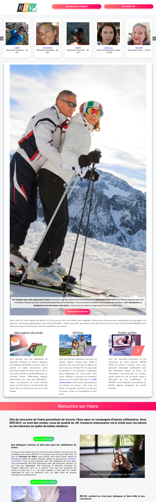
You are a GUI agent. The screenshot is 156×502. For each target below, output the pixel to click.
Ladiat (17, 48)
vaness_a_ (108, 48)
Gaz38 (78, 48)
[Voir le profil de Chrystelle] (47, 32)
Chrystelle (47, 48)
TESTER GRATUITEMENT (76, 6)
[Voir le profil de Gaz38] (78, 32)
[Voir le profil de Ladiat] (17, 32)
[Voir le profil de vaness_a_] (109, 32)
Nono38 (139, 48)
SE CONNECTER (128, 6)
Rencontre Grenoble (44, 439)
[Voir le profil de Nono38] (139, 32)
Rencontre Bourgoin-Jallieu (44, 482)
